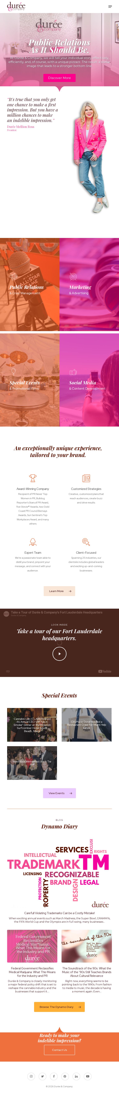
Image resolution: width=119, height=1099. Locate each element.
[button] (110, 6)
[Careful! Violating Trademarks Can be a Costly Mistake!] (59, 881)
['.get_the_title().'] (32, 725)
